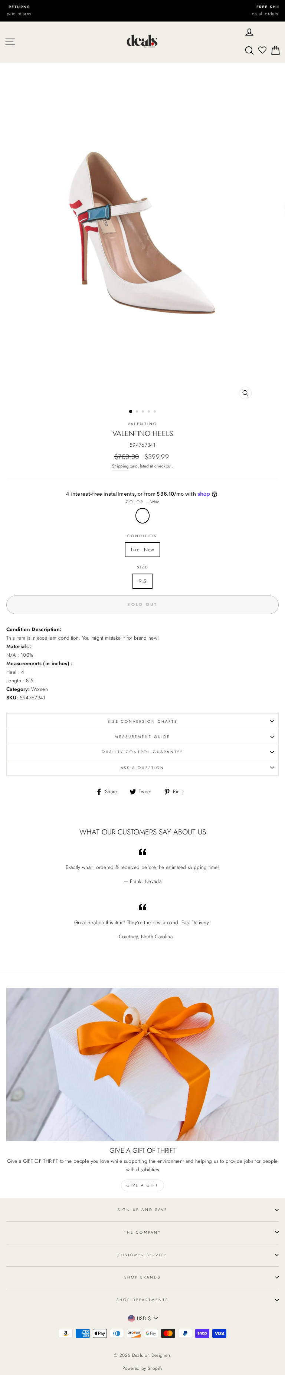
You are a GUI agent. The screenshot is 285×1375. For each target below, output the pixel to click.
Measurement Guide (142, 736)
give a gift (142, 1185)
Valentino (142, 424)
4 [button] (149, 412)
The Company (142, 1232)
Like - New (142, 549)
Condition (142, 536)
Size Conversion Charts (142, 721)
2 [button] (138, 412)
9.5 (142, 581)
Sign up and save (142, 1209)
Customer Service (143, 1255)
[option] (142, 11)
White (142, 515)
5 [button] (155, 412)
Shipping (120, 466)
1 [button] (131, 412)
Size (142, 567)
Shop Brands (142, 1277)
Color (142, 502)
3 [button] (143, 412)
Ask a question (142, 768)
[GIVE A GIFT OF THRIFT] (142, 1064)
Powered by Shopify (142, 1368)
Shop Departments (142, 1300)
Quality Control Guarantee (142, 752)
